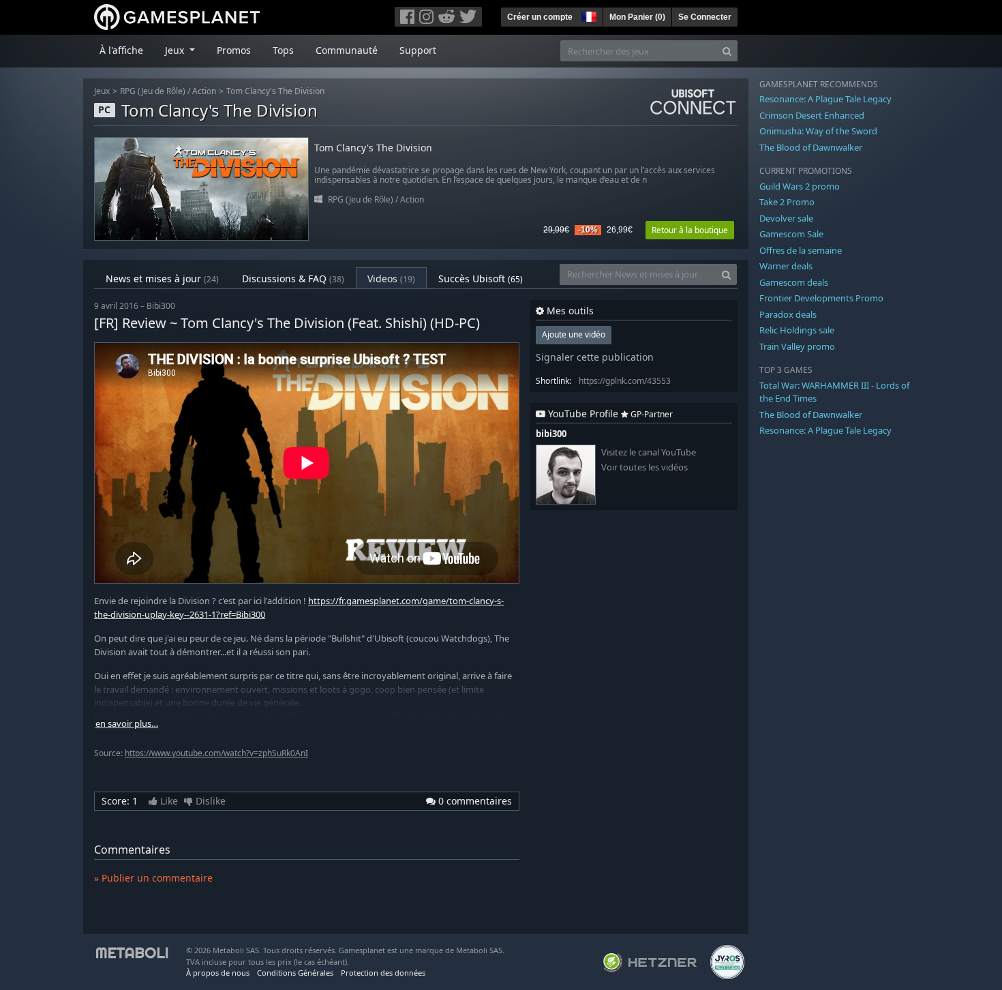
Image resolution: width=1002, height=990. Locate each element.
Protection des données (383, 972)
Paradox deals (788, 314)
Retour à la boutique (690, 230)
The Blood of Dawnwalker (810, 147)
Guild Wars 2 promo (799, 186)
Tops (283, 50)
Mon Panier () (637, 17)
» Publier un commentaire (153, 877)
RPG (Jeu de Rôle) (152, 91)
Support (417, 50)
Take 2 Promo (787, 202)
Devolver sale (786, 218)
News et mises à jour (162, 278)
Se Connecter (704, 17)
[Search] (727, 50)
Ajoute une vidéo (573, 334)
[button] (587, 15)
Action (204, 91)
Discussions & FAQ (293, 278)
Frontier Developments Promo (821, 298)
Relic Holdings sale (796, 330)
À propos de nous (217, 972)
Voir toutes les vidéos (644, 467)
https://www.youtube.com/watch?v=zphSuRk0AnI (216, 753)
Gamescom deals (793, 282)
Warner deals (786, 266)
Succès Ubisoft (480, 278)
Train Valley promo (797, 346)
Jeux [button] (176, 50)
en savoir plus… (126, 724)
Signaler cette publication (595, 356)
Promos (234, 50)
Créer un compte (540, 17)
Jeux (102, 91)
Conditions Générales (295, 972)
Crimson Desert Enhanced (811, 115)
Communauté (347, 50)
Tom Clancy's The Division (275, 91)
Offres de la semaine (800, 250)
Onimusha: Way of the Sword (818, 131)
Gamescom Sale (791, 234)
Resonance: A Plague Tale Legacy (825, 99)
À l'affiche (121, 50)
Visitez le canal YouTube (648, 452)
